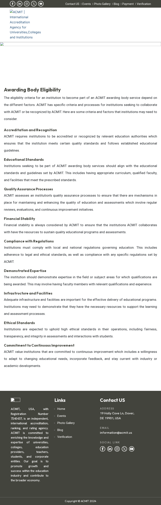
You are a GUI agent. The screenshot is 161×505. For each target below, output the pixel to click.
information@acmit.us (116, 433)
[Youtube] (41, 3)
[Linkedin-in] (19, 3)
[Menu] (95, 25)
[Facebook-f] (12, 3)
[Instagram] (26, 3)
